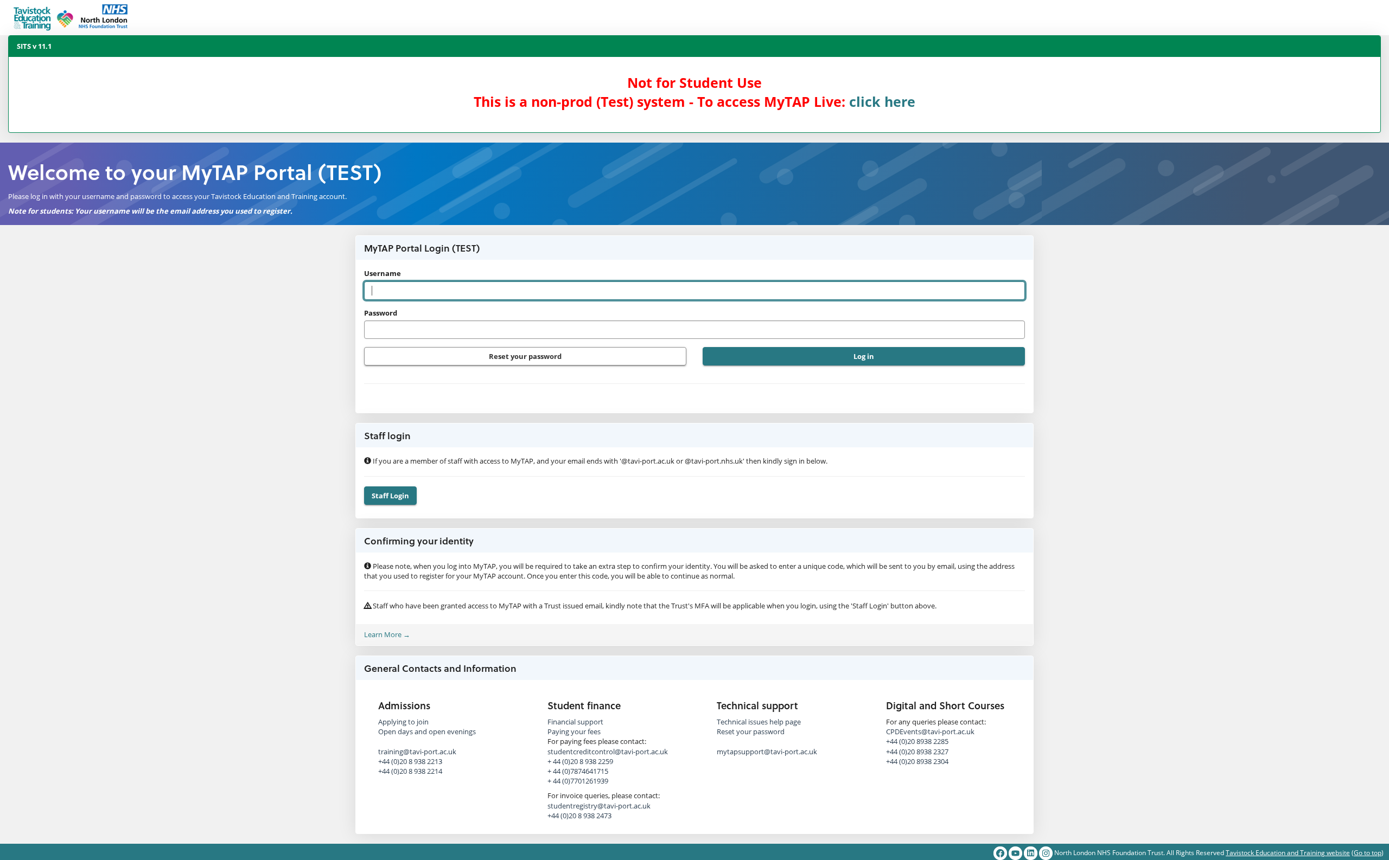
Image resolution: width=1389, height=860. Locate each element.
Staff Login (390, 495)
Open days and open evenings (427, 731)
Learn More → (387, 634)
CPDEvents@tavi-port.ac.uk (930, 731)
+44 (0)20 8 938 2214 (410, 771)
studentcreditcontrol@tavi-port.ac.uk (607, 751)
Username (382, 273)
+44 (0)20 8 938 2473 (579, 815)
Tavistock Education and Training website (1288, 852)
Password (380, 313)
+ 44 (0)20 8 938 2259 (580, 761)
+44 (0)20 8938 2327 (917, 751)
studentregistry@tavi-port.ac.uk (599, 806)
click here (882, 101)
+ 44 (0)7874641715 (577, 771)
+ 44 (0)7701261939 (577, 781)
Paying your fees (574, 731)
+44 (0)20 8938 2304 (917, 761)
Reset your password (525, 356)
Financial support (575, 722)
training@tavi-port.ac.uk (417, 751)
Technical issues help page (759, 722)
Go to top (1367, 852)
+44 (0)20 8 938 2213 (410, 761)
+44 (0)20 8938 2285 (917, 741)
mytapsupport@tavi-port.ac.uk (767, 751)
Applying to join (403, 722)
